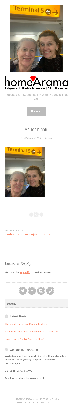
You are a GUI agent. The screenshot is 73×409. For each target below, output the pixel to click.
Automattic (48, 402)
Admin (48, 138)
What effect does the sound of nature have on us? (31, 331)
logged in (25, 272)
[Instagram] (41, 291)
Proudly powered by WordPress (36, 398)
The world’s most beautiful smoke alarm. (26, 323)
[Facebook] (32, 291)
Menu (38, 111)
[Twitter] (23, 291)
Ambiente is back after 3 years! (28, 232)
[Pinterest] (50, 291)
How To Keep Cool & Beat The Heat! (24, 339)
